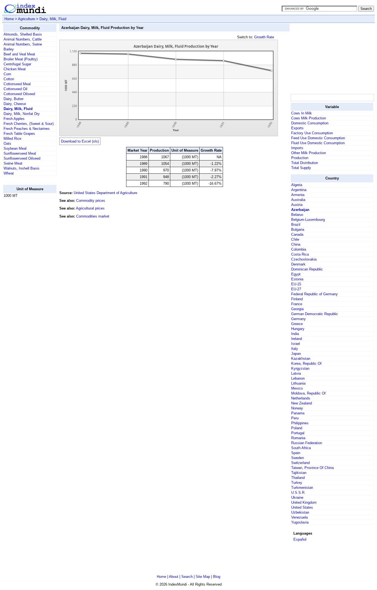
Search (187, 577)
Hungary (297, 329)
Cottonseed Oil (15, 89)
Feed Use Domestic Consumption (318, 138)
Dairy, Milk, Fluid (52, 19)
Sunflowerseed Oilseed (22, 158)
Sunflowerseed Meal (20, 153)
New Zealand (301, 403)
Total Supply (301, 168)
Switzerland (300, 463)
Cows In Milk (301, 113)
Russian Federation (306, 443)
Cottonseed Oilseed (19, 94)
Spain (295, 453)
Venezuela (299, 517)
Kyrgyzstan (300, 368)
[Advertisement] (25, 285)
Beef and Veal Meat (19, 54)
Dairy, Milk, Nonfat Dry (22, 114)
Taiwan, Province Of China (312, 468)
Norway (297, 408)
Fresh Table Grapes (19, 134)
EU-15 (296, 284)
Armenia (297, 195)
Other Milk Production (308, 153)
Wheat (9, 173)
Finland (297, 299)
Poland (296, 428)
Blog (216, 577)
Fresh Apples (14, 119)
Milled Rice (12, 138)
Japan (296, 354)
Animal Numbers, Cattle (23, 39)
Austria (296, 205)
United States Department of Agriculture (105, 193)
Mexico (297, 388)
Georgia (297, 309)
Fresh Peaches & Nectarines (27, 129)
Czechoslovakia (304, 259)
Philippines (300, 423)
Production (299, 158)
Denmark (298, 264)
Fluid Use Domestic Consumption (318, 143)
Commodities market (92, 216)
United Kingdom (304, 502)
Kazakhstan (300, 358)
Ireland (296, 339)
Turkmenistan (302, 488)
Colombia (298, 249)
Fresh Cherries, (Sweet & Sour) (29, 124)
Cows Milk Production (308, 118)
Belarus (297, 215)
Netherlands (300, 398)
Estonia (297, 279)
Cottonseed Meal (17, 84)
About (173, 577)
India (295, 334)
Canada (297, 234)
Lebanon (298, 378)
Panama (297, 413)
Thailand (298, 478)
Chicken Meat (15, 69)
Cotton (9, 79)
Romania (298, 438)
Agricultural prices (90, 208)
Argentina (298, 190)
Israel (295, 344)
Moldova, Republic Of (308, 393)
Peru (295, 418)
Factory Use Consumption (312, 133)
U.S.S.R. (298, 492)
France (296, 304)
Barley (9, 49)
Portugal (297, 433)
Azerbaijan (300, 210)
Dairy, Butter (13, 99)
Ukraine (297, 497)
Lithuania (298, 383)
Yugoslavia (300, 522)
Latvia (296, 373)
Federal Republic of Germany (314, 294)
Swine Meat (13, 163)
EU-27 (296, 289)
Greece (297, 324)
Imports (297, 148)
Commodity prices (90, 201)
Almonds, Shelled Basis (23, 34)
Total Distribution (304, 163)
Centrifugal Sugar (17, 64)
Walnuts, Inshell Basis (21, 168)
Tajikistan (298, 473)
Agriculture (26, 19)
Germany (298, 319)
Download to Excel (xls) (80, 141)
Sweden (297, 458)
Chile (295, 239)
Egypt (296, 274)
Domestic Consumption (309, 123)
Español (299, 539)
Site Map (203, 577)
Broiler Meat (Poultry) (21, 59)
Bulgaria (297, 229)
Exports (297, 128)
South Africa (301, 448)
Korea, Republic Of (306, 363)
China (295, 244)
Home (9, 19)
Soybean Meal (15, 148)
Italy (294, 349)
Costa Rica (300, 254)
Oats (7, 143)
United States (302, 507)
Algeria (296, 185)
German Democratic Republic (314, 314)
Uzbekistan (300, 512)
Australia (298, 200)
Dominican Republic (307, 269)
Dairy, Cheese (15, 104)
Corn (7, 74)
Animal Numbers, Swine (23, 44)
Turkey (296, 483)
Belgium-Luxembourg (308, 220)
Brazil (295, 224)
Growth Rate (264, 37)
